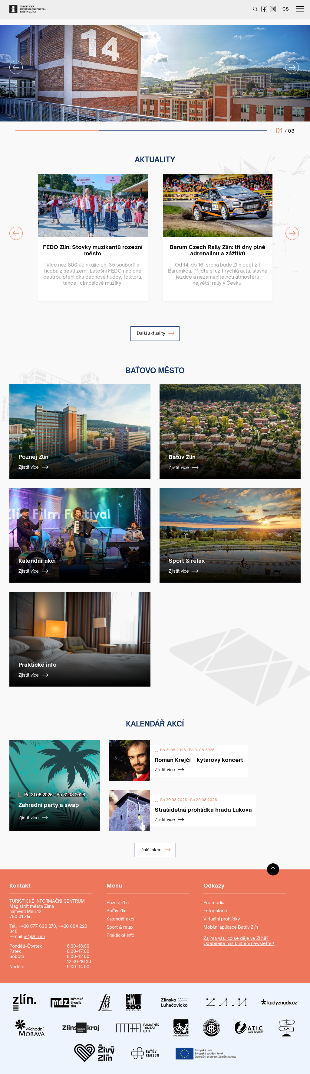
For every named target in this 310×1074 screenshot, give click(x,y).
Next (288, 64)
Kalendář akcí (120, 918)
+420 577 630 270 (37, 926)
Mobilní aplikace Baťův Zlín (230, 927)
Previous (12, 64)
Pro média (213, 902)
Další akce (151, 849)
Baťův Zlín (117, 910)
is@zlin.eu (34, 936)
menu (300, 9)
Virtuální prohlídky (221, 918)
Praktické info (120, 935)
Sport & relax (120, 927)
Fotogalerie (215, 910)
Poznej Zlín (118, 902)
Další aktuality (152, 333)
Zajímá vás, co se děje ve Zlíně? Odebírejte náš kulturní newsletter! (238, 941)
